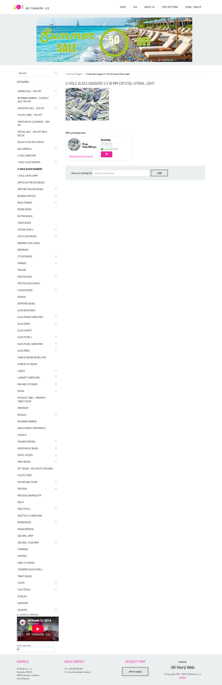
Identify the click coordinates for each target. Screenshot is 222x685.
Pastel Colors (25, 455)
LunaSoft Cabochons (29, 377)
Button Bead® (25, 216)
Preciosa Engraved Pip (29, 495)
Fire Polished (25, 276)
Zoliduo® (22, 609)
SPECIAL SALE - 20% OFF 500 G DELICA (32, 133)
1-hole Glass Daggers (29, 162)
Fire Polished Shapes (29, 283)
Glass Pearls (25, 337)
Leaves (21, 370)
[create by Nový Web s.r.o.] (182, 667)
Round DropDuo (26, 529)
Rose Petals (24, 508)
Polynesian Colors (28, 482)
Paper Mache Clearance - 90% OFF (34, 123)
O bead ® (22, 434)
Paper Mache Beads (28, 448)
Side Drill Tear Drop (28, 542)
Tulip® (21, 582)
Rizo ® (21, 502)
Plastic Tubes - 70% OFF (30, 114)
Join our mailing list (81, 173)
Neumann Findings (27, 421)
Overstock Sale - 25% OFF (31, 108)
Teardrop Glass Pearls (30, 569)
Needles (22, 414)
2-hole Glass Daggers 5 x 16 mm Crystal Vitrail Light (108, 74)
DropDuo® (23, 249)
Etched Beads (25, 256)
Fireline (22, 269)
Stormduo (23, 549)
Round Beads (24, 522)
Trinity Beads (25, 576)
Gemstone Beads (26, 303)
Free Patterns (170, 7)
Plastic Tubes (25, 475)
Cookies (182, 677)
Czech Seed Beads (27, 236)
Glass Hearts (25, 330)
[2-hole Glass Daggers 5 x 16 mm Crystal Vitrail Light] (87, 104)
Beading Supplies (27, 196)
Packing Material (27, 441)
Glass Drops (24, 323)
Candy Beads (24, 222)
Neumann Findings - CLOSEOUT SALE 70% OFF (33, 99)
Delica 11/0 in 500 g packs (31, 142)
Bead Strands (25, 202)
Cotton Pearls (25, 229)
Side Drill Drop (25, 535)
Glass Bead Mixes (26, 310)
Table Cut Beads (26, 562)
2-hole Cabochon (27, 155)
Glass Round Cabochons (30, 317)
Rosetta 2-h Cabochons (30, 515)
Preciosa (22, 488)
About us (149, 7)
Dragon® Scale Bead (29, 243)
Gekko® (22, 296)
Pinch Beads (24, 461)
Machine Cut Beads (28, 384)
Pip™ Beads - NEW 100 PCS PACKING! (35, 468)
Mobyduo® (23, 408)
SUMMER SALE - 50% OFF (29, 91)
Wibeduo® (23, 603)
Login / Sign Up (193, 7)
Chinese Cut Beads (27, 364)
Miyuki (21, 391)
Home (123, 7)
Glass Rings (24, 350)
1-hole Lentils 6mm (28, 175)
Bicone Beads (25, 209)
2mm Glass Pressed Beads (31, 182)
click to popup (135, 671)
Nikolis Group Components (32, 428)
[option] (114, 40)
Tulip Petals (24, 589)
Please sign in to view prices (81, 156)
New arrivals (25, 148)
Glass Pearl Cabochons (30, 344)
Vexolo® (22, 596)
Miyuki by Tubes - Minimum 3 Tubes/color (32, 399)
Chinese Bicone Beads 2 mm (32, 357)
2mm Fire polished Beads (30, 189)
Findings (22, 263)
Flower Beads (25, 290)
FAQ (135, 7)
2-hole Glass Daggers (30, 169)
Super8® (22, 555)
